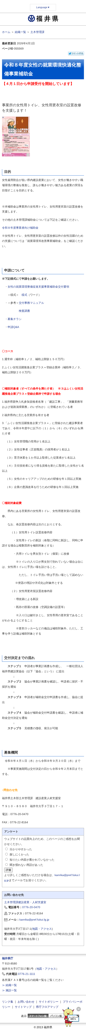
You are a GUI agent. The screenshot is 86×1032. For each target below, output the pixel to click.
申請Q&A (13, 327)
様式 (24, 294)
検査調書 (24, 310)
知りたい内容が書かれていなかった (32, 859)
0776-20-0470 (31, 907)
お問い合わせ (26, 1001)
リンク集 (7, 1001)
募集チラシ (15, 319)
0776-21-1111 (26, 973)
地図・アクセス (42, 928)
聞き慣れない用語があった (26, 864)
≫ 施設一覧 (9, 990)
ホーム (6, 32)
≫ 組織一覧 (9, 985)
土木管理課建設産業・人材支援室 (25, 902)
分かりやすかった (21, 849)
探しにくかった (19, 854)
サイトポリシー (48, 1001)
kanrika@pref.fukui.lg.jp (34, 919)
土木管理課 (37, 32)
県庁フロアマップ (47, 1006)
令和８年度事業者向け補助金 (20, 227)
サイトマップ (23, 1006)
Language (43, 7)
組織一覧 (20, 32)
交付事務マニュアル (31, 302)
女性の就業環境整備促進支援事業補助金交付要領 (38, 286)
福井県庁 (7, 958)
